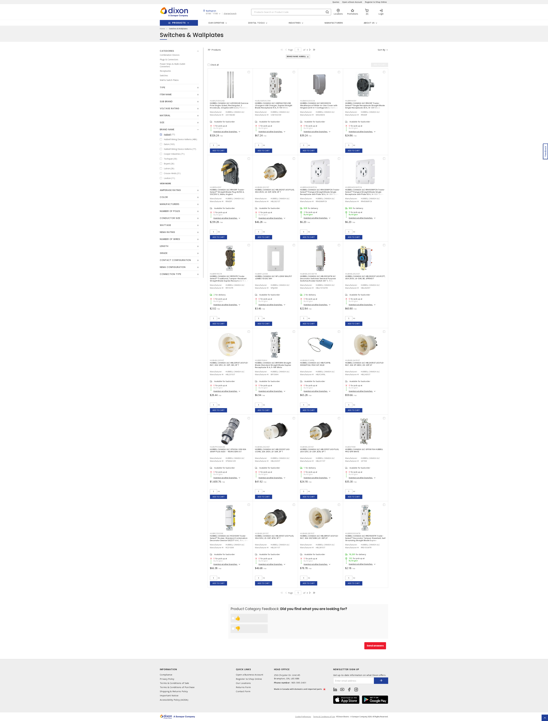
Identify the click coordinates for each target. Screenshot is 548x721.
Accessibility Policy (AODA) (174, 699)
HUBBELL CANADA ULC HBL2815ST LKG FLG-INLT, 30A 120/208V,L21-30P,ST (319, 537)
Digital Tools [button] (256, 22)
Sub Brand (166, 101)
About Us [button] (369, 22)
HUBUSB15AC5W (263, 101)
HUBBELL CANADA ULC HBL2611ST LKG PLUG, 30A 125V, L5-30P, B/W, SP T (274, 537)
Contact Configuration (175, 260)
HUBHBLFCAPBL (307, 360)
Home (162, 28)
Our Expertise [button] (216, 22)
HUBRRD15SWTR (352, 533)
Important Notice (169, 695)
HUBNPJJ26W (261, 274)
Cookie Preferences (303, 717)
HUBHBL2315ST (217, 360)
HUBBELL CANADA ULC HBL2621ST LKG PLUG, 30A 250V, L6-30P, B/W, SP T (275, 190)
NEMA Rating (167, 232)
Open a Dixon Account (352, 2)
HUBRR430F (350, 101)
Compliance (166, 674)
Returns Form (243, 687)
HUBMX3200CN (307, 101)
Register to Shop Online (376, 2)
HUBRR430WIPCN (308, 187)
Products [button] (179, 22)
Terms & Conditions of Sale (174, 683)
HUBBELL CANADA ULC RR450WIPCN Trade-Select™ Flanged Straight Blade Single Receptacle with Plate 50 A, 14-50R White (365, 191)
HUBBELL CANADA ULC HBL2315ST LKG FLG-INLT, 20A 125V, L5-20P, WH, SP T (229, 364)
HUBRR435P (215, 187)
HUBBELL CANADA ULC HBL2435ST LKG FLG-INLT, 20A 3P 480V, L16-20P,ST (364, 364)
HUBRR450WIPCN (353, 187)
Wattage (165, 225)
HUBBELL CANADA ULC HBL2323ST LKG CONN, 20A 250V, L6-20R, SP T (272, 450)
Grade (164, 253)
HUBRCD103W (216, 533)
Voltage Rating (169, 108)
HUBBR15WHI (261, 360)
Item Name (166, 94)
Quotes (336, 2)
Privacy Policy (167, 679)
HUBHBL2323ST (262, 447)
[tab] (179, 51)
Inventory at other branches (225, 131)
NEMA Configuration (173, 267)
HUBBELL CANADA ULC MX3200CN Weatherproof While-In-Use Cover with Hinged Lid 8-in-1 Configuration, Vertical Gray (319, 106)
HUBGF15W (350, 447)
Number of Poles (170, 211)
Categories (167, 50)
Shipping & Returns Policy (174, 691)
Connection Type (170, 274)
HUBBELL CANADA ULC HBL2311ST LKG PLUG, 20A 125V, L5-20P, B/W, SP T (319, 450)
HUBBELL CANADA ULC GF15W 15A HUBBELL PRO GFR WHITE (364, 450)
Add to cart (218, 150)
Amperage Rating (170, 190)
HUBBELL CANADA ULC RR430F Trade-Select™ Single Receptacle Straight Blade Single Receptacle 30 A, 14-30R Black (365, 105)
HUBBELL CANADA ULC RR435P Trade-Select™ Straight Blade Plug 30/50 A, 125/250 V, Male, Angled (227, 191)
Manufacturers (334, 22)
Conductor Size (170, 218)
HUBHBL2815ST (307, 533)
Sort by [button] (381, 49)
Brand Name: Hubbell (296, 56)
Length (164, 246)
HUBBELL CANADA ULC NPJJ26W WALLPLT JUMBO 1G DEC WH (273, 277)
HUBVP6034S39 (217, 447)
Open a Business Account (249, 674)
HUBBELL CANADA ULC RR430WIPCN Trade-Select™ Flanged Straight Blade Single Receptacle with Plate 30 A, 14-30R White (320, 191)
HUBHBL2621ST (262, 187)
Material (165, 115)
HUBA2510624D (217, 101)
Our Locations (243, 683)
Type (162, 87)
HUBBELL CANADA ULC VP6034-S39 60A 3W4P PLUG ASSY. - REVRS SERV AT (228, 450)
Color (164, 197)
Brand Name (167, 129)
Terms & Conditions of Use (324, 716)
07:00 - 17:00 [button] (212, 13)
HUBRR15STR (216, 274)
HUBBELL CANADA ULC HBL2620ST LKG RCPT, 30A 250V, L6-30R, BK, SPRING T (365, 277)
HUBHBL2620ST (352, 274)
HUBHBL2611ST (262, 533)
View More (165, 183)
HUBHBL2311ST (307, 447)
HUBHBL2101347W (308, 274)
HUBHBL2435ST (352, 360)
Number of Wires (170, 239)
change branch (230, 13)
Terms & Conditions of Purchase (177, 687)
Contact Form (243, 691)
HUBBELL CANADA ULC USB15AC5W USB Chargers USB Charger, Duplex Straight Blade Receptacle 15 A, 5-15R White (273, 105)
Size (162, 122)
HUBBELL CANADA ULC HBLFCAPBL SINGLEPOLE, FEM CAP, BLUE (315, 364)
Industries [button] (295, 22)
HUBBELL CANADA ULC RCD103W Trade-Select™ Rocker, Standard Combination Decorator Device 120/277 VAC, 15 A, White (230, 538)
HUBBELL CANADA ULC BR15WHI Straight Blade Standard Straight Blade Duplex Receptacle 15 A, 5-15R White (273, 365)
